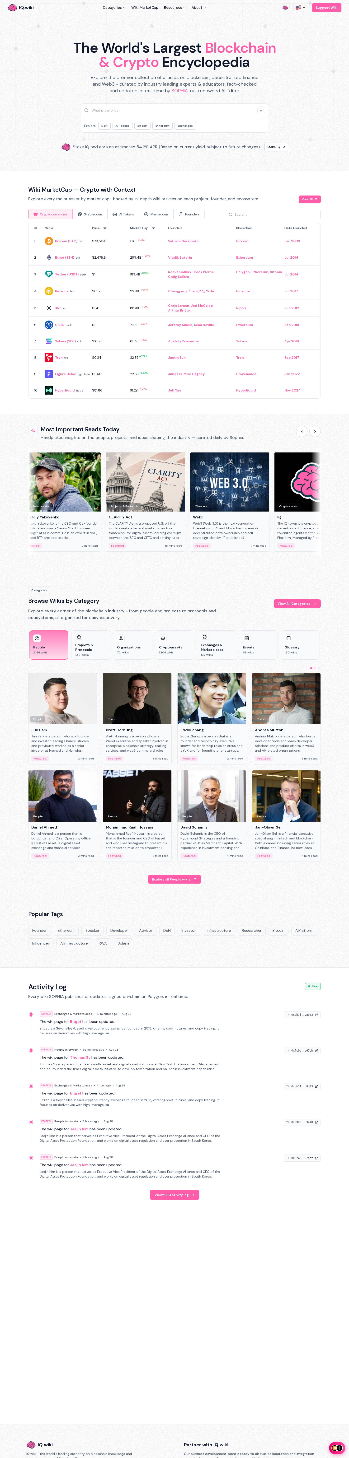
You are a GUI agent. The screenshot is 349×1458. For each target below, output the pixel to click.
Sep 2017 (291, 357)
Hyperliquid (65, 390)
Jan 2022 (292, 374)
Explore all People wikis (171, 879)
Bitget (75, 1021)
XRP (58, 308)
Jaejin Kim (79, 1129)
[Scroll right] (315, 431)
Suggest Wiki (327, 7)
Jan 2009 (292, 241)
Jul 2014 (291, 257)
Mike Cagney (194, 374)
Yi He (210, 291)
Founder (39, 930)
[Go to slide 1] (311, 668)
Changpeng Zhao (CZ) (186, 291)
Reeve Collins (179, 272)
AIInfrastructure (74, 943)
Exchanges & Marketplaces (73, 1014)
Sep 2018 (291, 325)
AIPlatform (304, 930)
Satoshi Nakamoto (183, 241)
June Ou (175, 374)
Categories (112, 7)
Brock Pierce (203, 272)
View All (307, 199)
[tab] (50, 214)
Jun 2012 (291, 308)
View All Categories (294, 603)
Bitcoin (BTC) (66, 241)
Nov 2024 (292, 390)
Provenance (246, 374)
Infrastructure (219, 930)
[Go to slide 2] (315, 668)
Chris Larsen (178, 305)
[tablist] (116, 214)
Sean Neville (204, 325)
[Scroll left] (301, 431)
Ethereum (163, 126)
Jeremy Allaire (180, 325)
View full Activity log (172, 1195)
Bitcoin (142, 126)
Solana (241, 341)
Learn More (255, 147)
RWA (103, 943)
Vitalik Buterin (180, 257)
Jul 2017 (291, 291)
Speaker (92, 930)
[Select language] (300, 7)
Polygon (243, 272)
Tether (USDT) (67, 274)
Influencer (40, 943)
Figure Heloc (65, 374)
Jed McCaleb (202, 305)
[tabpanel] (174, 310)
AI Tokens (122, 126)
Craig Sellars (178, 277)
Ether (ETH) (64, 257)
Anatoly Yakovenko (183, 341)
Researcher (252, 930)
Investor (189, 930)
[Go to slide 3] (319, 668)
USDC (59, 325)
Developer (119, 930)
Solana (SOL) (65, 341)
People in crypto (66, 1050)
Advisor (145, 930)
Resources (173, 7)
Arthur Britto (179, 310)
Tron (59, 357)
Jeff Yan (174, 390)
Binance (62, 291)
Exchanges (185, 126)
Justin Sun (177, 357)
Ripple (241, 308)
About (197, 7)
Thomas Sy (80, 1057)
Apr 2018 (291, 341)
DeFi (104, 126)
